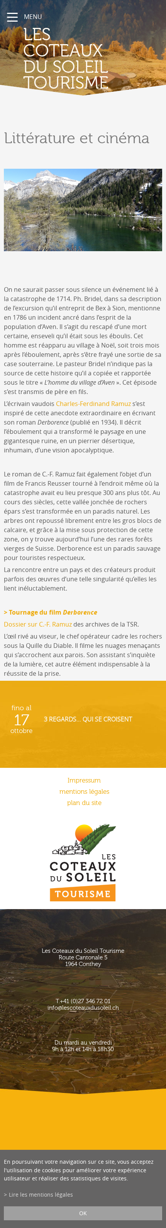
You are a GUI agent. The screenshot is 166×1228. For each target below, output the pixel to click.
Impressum (84, 780)
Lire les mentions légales (41, 1194)
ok (83, 1213)
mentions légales (84, 791)
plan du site (84, 803)
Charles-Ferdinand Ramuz (93, 403)
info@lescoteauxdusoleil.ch (83, 1008)
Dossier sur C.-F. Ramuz (38, 624)
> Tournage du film (50, 612)
